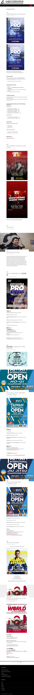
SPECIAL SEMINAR (13, 542)
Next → (21, 662)
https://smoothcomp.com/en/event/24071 (15, 219)
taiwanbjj (13, 15)
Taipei (2, 683)
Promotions (3, 688)
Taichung (2, 685)
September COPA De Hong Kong (16, 146)
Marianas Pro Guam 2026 (16, 14)
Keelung (2, 686)
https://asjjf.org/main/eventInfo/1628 (16, 534)
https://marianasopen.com (11, 138)
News (7, 12)
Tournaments (10, 596)
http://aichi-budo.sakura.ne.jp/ (14, 657)
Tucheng (10, 227)
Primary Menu (33, 5)
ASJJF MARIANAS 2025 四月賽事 (16, 274)
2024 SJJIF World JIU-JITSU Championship (16, 599)
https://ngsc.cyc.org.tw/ (13, 533)
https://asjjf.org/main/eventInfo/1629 (19, 455)
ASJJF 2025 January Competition (14, 483)
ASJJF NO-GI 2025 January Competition (16, 393)
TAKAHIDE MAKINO (13, 252)
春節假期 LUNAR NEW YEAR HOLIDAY (16, 347)
